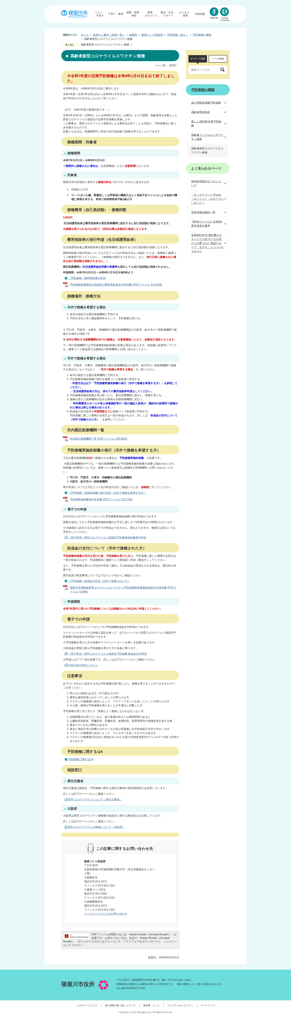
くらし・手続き (100, 14)
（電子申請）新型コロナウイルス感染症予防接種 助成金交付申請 (107, 653)
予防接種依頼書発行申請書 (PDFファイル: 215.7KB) (101, 499)
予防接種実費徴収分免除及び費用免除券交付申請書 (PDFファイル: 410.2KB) (116, 284)
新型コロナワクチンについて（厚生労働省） (95, 799)
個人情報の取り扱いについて (120, 1005)
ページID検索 (218, 58)
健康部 (133, 34)
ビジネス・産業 (185, 14)
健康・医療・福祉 (134, 14)
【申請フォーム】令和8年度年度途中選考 (206, 223)
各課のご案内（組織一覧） (109, 34)
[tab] (197, 59)
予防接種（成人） (177, 34)
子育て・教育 (115, 13)
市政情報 (200, 13)
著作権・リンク (151, 1005)
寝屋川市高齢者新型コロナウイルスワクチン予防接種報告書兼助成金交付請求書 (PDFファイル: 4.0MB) (123, 589)
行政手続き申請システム (83, 665)
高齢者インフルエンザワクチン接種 (207, 137)
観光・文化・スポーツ (168, 14)
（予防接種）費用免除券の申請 (87, 278)
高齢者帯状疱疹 (200, 112)
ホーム (85, 34)
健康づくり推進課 (152, 34)
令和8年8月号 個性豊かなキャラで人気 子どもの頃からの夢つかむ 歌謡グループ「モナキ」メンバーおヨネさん (207, 243)
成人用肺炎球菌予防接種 (206, 102)
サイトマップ (208, 1005)
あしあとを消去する (131, 44)
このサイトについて (86, 1005)
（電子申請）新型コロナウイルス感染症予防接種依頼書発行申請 (107, 537)
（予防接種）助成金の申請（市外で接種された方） (99, 581)
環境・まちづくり (151, 14)
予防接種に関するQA (80, 759)
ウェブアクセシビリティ (180, 1005)
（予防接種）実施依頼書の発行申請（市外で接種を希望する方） (107, 492)
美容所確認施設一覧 (203, 212)
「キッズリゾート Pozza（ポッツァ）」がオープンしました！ (207, 198)
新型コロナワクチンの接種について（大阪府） (96, 827)
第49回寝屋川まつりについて (206, 183)
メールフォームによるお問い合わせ (105, 913)
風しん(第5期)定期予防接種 (206, 123)
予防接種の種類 (201, 34)
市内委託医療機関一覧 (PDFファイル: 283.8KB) (98, 438)
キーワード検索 (197, 58)
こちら (94, 98)
